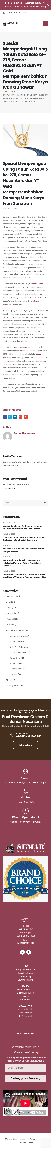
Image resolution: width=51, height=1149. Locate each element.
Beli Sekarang (39, 6)
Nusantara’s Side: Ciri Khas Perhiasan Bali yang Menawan (23, 550)
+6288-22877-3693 (25, 936)
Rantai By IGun (16, 652)
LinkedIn (15, 417)
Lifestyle (9, 619)
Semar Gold (15, 658)
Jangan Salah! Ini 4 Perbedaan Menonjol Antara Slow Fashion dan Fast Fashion (22, 527)
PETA (25, 921)
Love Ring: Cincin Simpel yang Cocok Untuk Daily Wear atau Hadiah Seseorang (23, 539)
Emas (8, 602)
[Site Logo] (10, 24)
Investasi (10, 613)
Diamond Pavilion (17, 636)
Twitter (10, 417)
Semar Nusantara (10, 209)
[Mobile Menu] (45, 23)
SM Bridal (14, 663)
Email (26, 417)
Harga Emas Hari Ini (25, 969)
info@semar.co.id (25, 942)
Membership (26, 976)
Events (8, 607)
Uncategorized (12, 685)
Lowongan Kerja (25, 979)
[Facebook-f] (28, 952)
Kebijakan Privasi (26, 973)
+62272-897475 (26, 928)
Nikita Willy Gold (16, 647)
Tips (7, 680)
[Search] (45, 503)
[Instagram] (22, 952)
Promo (9, 625)
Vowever (14, 674)
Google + (20, 417)
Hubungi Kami (9, 488)
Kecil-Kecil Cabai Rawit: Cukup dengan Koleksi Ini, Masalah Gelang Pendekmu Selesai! (22, 563)
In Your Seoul (15, 641)
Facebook (5, 417)
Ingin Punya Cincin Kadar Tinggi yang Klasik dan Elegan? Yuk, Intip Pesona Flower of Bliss (24, 575)
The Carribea (15, 669)
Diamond (10, 596)
